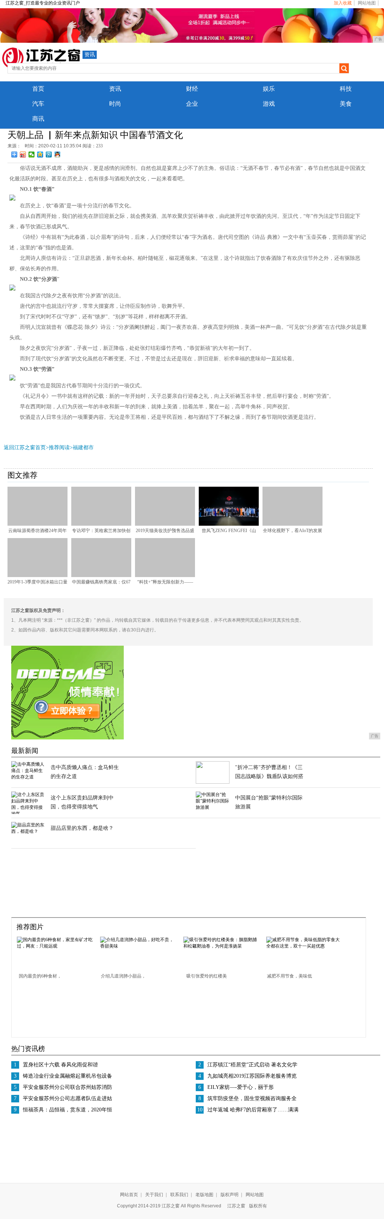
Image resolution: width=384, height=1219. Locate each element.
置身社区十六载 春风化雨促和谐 (60, 1065)
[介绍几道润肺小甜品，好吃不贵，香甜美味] (139, 946)
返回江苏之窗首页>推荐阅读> (38, 447)
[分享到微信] (31, 154)
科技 (346, 88)
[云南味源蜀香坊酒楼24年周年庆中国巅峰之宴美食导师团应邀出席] (38, 524)
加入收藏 (343, 3)
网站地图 (367, 3)
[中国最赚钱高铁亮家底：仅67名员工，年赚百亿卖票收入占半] (101, 575)
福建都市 (83, 447)
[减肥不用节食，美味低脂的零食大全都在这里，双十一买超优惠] (305, 946)
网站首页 (129, 1194)
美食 (346, 103)
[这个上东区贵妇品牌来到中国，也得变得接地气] (28, 813)
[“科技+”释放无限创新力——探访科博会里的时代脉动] (165, 575)
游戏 (269, 103)
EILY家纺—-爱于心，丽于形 (240, 1087)
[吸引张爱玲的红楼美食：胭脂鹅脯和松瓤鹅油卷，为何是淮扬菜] (222, 946)
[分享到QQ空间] (40, 154)
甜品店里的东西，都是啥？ (82, 828)
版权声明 (229, 1194)
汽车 (38, 103)
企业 (192, 103)
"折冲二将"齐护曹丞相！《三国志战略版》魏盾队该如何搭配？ (269, 776)
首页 (38, 88)
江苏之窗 (236, 1206)
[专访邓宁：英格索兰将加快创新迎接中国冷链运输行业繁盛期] (101, 524)
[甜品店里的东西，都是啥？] (28, 831)
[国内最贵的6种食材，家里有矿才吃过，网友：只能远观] (56, 946)
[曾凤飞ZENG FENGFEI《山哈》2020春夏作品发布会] (229, 524)
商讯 (38, 118)
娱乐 (269, 88)
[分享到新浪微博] (23, 154)
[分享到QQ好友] (57, 154)
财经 (192, 88)
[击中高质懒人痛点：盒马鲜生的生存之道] (28, 777)
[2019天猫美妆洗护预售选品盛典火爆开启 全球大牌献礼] (165, 524)
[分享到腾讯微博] (49, 154)
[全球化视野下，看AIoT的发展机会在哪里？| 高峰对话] (292, 524)
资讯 (89, 54)
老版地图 (204, 1194)
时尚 (115, 103)
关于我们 (154, 1194)
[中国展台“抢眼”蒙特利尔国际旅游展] (213, 807)
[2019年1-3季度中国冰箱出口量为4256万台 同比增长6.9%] (38, 575)
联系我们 (179, 1194)
